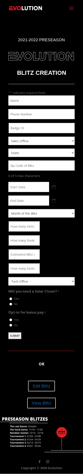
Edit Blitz (41, 386)
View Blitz (41, 403)
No (16, 304)
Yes (16, 298)
